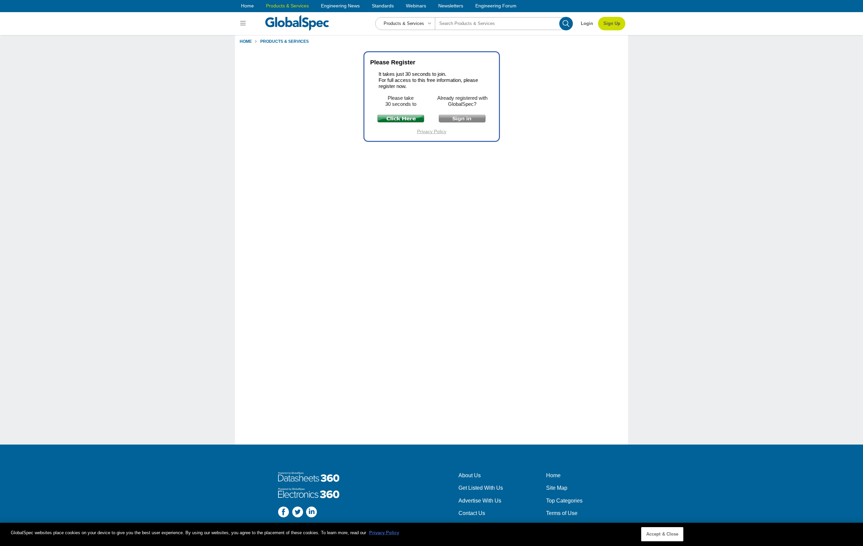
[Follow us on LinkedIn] (311, 513)
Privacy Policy (431, 131)
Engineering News (340, 5)
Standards (383, 5)
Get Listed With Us (480, 488)
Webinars (416, 5)
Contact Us (471, 513)
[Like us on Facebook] (283, 513)
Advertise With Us (479, 501)
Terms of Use (561, 513)
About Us (469, 475)
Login (587, 23)
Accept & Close (662, 534)
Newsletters (450, 5)
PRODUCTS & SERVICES (284, 41)
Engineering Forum (495, 5)
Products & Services (287, 5)
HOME (246, 41)
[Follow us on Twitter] (297, 513)
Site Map (556, 488)
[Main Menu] (243, 24)
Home (247, 5)
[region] (431, 534)
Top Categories (564, 501)
